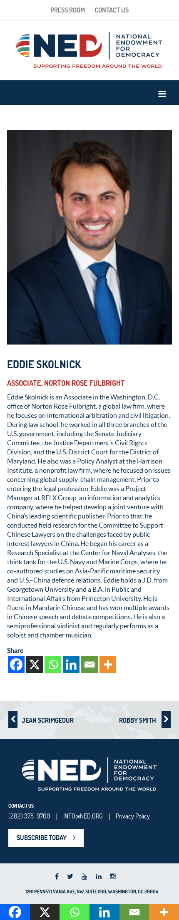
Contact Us (111, 10)
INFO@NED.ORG (83, 816)
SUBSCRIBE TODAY (42, 837)
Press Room (67, 10)
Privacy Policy (133, 816)
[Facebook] (16, 664)
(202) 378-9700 (29, 816)
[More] (107, 664)
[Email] (89, 664)
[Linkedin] (71, 664)
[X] (34, 664)
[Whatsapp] (53, 664)
